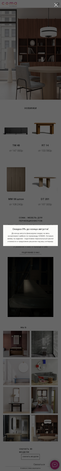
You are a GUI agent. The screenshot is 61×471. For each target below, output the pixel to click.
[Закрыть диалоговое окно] (56, 5)
